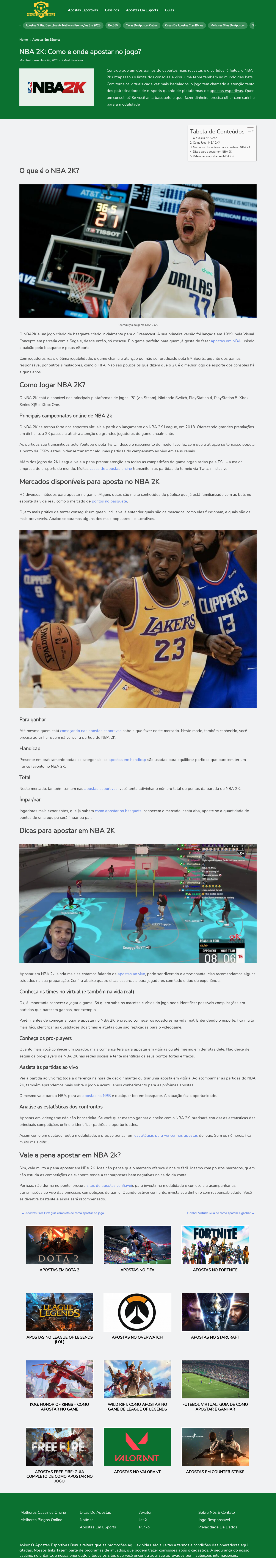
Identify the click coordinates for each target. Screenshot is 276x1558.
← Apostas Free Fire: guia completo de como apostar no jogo (63, 1213)
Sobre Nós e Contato (216, 1512)
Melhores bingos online (41, 1519)
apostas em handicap (128, 759)
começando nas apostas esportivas (91, 730)
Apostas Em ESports (142, 10)
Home (23, 40)
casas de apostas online (111, 468)
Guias (169, 10)
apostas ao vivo (131, 973)
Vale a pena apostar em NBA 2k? (213, 156)
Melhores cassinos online (43, 1512)
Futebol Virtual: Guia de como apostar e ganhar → (220, 1213)
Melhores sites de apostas (228, 25)
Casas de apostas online (141, 25)
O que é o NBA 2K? (205, 138)
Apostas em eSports (98, 1527)
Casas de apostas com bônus (184, 25)
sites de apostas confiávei (109, 1185)
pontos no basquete (109, 501)
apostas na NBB (96, 1095)
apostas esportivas (226, 90)
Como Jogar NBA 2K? (206, 142)
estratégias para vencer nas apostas (166, 1135)
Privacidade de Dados (217, 1527)
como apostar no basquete (118, 810)
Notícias (87, 1519)
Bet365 (113, 25)
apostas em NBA (226, 341)
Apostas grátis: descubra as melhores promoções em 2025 (63, 25)
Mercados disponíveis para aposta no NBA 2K (221, 147)
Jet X (143, 1519)
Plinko (144, 1527)
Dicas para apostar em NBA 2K (212, 152)
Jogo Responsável (214, 1519)
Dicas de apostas (95, 1512)
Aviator (145, 1512)
